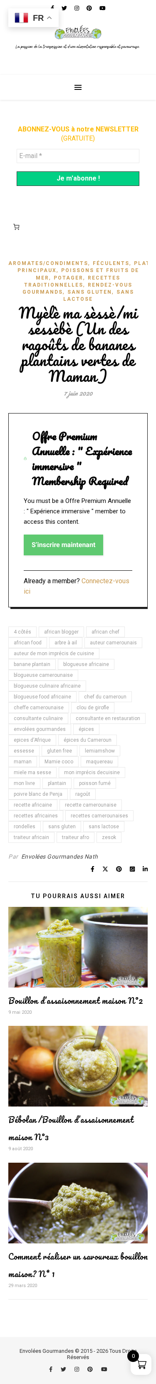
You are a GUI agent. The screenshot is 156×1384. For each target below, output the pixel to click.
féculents (111, 263)
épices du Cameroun (87, 740)
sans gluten (62, 826)
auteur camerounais (113, 643)
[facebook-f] (51, 1369)
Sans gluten (89, 292)
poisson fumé (95, 783)
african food (28, 643)
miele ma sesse (32, 772)
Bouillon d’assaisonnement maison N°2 (75, 1000)
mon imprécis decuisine (92, 772)
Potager (68, 278)
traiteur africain (31, 837)
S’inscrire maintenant (63, 545)
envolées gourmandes (40, 729)
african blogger (61, 632)
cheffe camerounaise (39, 708)
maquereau (99, 762)
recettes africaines (36, 816)
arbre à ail (65, 643)
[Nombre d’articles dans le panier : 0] (16, 227)
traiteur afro (75, 837)
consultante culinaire (38, 718)
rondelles (24, 826)
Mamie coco (59, 762)
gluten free (59, 751)
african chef (105, 632)
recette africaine (33, 805)
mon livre (24, 783)
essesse (24, 751)
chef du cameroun (105, 697)
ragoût (82, 794)
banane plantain (32, 664)
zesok (109, 837)
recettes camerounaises (99, 816)
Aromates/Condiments (48, 263)
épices (86, 729)
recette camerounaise (90, 805)
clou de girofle (93, 708)
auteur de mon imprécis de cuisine (54, 653)
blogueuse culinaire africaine (47, 686)
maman (23, 762)
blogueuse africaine (86, 664)
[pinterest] (90, 1369)
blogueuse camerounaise (43, 675)
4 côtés (22, 632)
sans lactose (104, 826)
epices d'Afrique (32, 740)
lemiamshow (100, 751)
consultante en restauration (108, 718)
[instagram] (77, 1369)
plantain (57, 783)
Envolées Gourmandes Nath (59, 856)
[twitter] (64, 1369)
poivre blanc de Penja (38, 794)
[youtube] (104, 1369)
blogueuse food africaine (42, 697)
